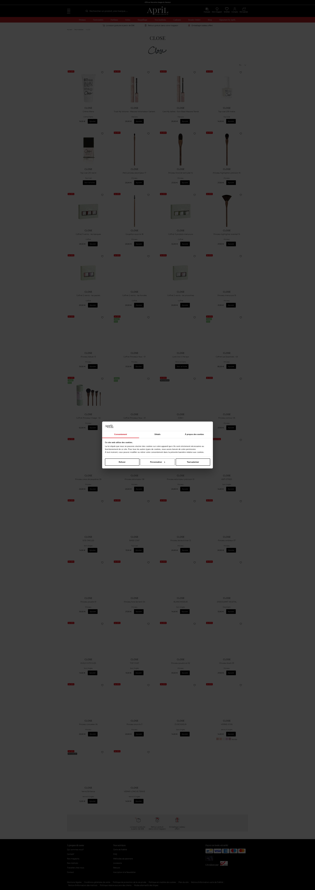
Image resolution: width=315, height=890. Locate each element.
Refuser (122, 462)
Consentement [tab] (120, 434)
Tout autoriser (193, 462)
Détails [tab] (158, 434)
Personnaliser (156, 462)
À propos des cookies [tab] (194, 434)
